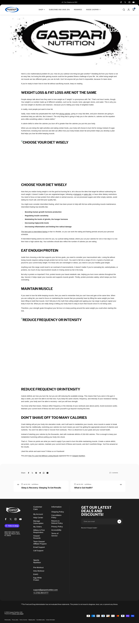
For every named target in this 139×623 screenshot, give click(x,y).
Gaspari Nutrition (78, 456)
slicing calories (64, 114)
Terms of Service (54, 534)
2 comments (115, 472)
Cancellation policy (40, 619)
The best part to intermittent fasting (34, 232)
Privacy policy (15, 619)
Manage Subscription (38, 522)
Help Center (38, 518)
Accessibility (56, 530)
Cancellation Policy (56, 516)
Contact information (50, 619)
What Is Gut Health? (83, 488)
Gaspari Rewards (37, 537)
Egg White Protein (37, 579)
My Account (38, 514)
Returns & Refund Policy (57, 522)
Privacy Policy (57, 527)
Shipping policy (31, 619)
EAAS (35, 574)
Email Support (39, 547)
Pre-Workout (38, 567)
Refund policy (8, 619)
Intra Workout (38, 571)
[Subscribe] (119, 521)
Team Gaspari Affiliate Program (40, 542)
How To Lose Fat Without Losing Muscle (43, 456)
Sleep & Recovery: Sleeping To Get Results (41, 488)
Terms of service (23, 619)
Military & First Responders (39, 531)
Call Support (38, 551)
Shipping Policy (57, 512)
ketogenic (78, 194)
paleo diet (87, 194)
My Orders (37, 527)
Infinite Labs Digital (17, 613)
